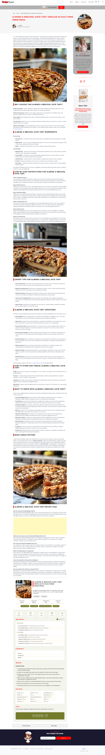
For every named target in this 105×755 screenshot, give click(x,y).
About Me (83, 2)
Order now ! (61, 7)
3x (61, 619)
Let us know (35, 716)
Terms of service (49, 748)
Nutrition (52, 615)
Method (41, 615)
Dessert (18, 13)
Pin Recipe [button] (44, 596)
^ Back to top (14, 748)
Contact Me (91, 2)
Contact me (33, 748)
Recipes (77, 2)
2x (59, 619)
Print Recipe (36, 596)
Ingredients (19, 615)
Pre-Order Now (82, 126)
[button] (62, 623)
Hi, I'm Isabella (25, 748)
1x (57, 619)
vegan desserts (18, 129)
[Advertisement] (40, 526)
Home (71, 2)
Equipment (30, 615)
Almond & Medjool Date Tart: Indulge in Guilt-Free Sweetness (31, 13)
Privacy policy (40, 748)
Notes (62, 615)
